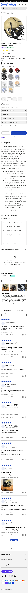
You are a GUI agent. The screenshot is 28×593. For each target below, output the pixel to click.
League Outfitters (8, 589)
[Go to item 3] (21, 287)
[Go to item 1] (5, 287)
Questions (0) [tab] (20, 310)
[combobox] (14, 8)
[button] (22, 4)
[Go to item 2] (13, 287)
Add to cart (18, 133)
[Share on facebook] (23, 335)
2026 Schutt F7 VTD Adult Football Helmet (10, 13)
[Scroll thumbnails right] (25, 287)
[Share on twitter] (26, 335)
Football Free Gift (8, 12)
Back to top (14, 548)
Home (2, 12)
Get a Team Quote (8, 63)
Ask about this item (14, 281)
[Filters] (2, 314)
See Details (21, 1)
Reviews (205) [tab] (7, 310)
